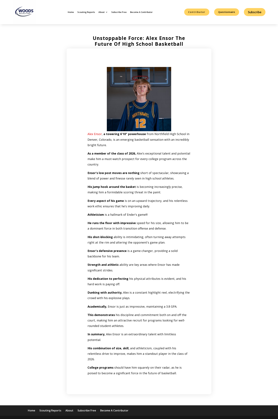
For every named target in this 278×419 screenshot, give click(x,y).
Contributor (196, 12)
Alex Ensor (95, 134)
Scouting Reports (86, 12)
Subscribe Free (119, 12)
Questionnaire (226, 12)
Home (71, 12)
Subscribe (254, 12)
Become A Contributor (141, 12)
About (101, 12)
